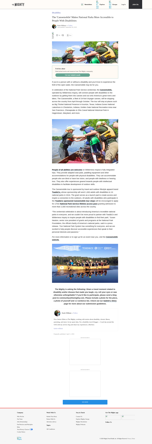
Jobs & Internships (22, 422)
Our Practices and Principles (25, 424)
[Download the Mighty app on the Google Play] (129, 417)
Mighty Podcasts (80, 424)
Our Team (19, 419)
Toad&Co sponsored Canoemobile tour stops (75, 201)
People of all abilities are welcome (67, 170)
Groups (114, 4)
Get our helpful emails (72, 75)
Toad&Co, (56, 192)
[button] (70, 25)
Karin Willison (61, 25)
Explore (102, 4)
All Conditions (51, 429)
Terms (133, 438)
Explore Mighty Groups (82, 419)
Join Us (135, 4)
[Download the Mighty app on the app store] (113, 417)
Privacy (129, 438)
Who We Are (20, 416)
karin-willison (58, 328)
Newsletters (88, 4)
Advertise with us (51, 422)
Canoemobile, (106, 90)
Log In (123, 4)
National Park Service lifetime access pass (79, 204)
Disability (56, 13)
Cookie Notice (21, 432)
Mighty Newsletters (81, 422)
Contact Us (79, 416)
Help (18, 427)
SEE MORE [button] (85, 402)
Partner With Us (51, 419)
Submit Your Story (52, 416)
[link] (18, 4)
